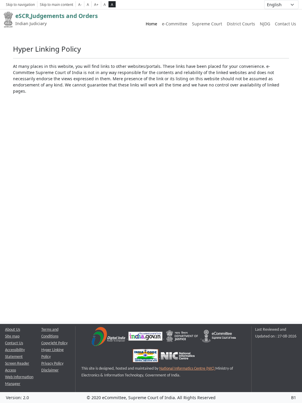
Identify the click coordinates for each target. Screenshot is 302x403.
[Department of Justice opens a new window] (182, 338)
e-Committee (174, 24)
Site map (12, 336)
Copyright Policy (54, 343)
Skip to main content (56, 4)
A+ (96, 4)
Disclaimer (50, 370)
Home (151, 24)
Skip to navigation (20, 4)
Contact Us (285, 24)
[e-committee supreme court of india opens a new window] (219, 338)
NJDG (265, 24)
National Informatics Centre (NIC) (187, 369)
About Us (12, 330)
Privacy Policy (52, 364)
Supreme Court (207, 24)
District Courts (241, 24)
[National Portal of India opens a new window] (146, 338)
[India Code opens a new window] (146, 357)
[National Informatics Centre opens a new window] (177, 357)
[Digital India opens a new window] (109, 338)
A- (80, 4)
